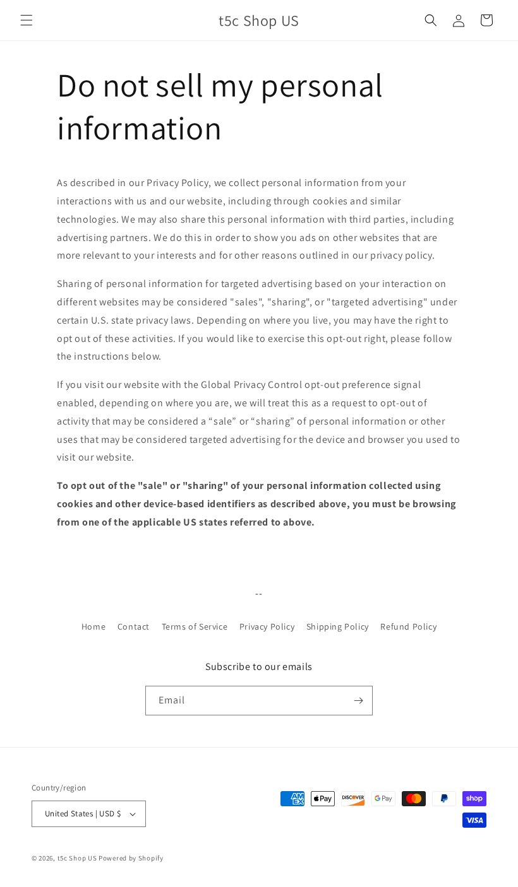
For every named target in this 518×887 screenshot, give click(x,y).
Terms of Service (195, 626)
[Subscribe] (358, 700)
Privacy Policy (266, 626)
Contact (133, 626)
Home (93, 626)
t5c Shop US (77, 858)
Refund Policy (408, 626)
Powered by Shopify (131, 858)
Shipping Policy (337, 626)
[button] (26, 20)
